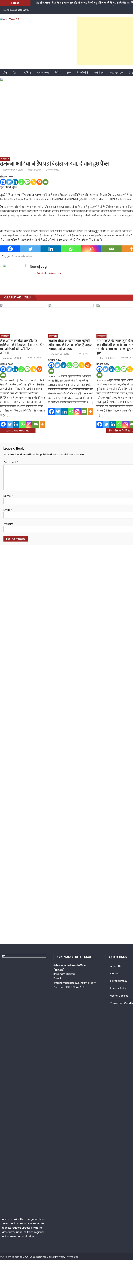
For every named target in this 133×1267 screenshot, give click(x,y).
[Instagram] (91, 248)
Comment (10, 462)
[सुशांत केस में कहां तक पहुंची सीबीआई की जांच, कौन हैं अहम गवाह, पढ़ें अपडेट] (71, 318)
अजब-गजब (43, 72)
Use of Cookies (119, 995)
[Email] (45, 182)
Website (8, 524)
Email (7, 510)
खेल (69, 72)
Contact (115, 973)
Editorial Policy (118, 981)
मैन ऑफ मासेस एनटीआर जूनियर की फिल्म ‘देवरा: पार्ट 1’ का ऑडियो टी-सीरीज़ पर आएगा (22, 347)
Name (8, 496)
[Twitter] (9, 182)
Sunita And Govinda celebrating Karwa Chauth (21, 430)
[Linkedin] (15, 182)
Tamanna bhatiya (22, 256)
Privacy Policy (118, 988)
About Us (115, 966)
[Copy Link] (33, 182)
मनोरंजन (99, 72)
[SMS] (27, 182)
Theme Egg (72, 1256)
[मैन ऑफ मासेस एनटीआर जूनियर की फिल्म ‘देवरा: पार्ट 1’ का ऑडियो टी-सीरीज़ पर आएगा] (22, 318)
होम (5, 72)
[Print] (39, 182)
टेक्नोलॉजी (82, 72)
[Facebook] (3, 182)
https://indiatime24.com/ (45, 273)
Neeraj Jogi (34, 169)
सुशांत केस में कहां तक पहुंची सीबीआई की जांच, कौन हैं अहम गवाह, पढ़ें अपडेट (70, 345)
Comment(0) (53, 169)
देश (14, 72)
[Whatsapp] (21, 182)
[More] (42, 424)
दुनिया (27, 72)
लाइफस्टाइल (116, 72)
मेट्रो (57, 72)
